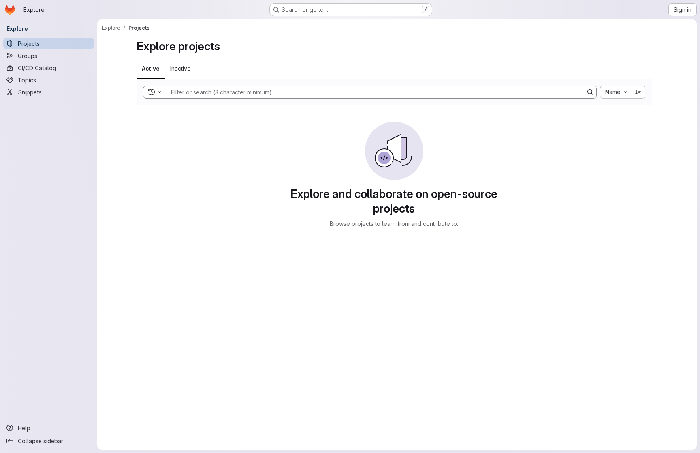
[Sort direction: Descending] (638, 92)
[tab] (151, 68)
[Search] (590, 92)
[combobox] (616, 92)
